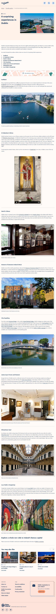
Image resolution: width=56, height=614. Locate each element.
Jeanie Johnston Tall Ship (6, 324)
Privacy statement (19, 591)
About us (3, 584)
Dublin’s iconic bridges (12, 328)
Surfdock (5, 55)
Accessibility (18, 586)
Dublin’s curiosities (39, 541)
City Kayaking (7, 62)
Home (2, 8)
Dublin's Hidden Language (39, 328)
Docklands (3, 84)
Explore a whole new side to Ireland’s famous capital (21, 538)
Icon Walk (30, 488)
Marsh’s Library (7, 58)
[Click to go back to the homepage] (5, 3)
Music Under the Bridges (6, 326)
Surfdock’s (18, 84)
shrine (2, 144)
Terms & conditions (20, 584)
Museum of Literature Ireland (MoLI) (12, 60)
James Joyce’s (23, 269)
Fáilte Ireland (4, 595)
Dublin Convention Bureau (6, 589)
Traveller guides (9, 8)
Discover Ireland (5, 593)
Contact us (4, 586)
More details (3, 570)
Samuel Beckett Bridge (28, 321)
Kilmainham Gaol (7, 65)
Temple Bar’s (33, 149)
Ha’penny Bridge (12, 321)
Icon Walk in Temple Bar (9, 67)
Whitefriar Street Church (8, 138)
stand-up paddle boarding (7, 86)
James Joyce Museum (26, 379)
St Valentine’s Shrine (8, 57)
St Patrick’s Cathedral (24, 214)
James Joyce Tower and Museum (11, 63)
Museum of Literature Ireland (32, 268)
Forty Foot (45, 383)
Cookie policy (18, 589)
